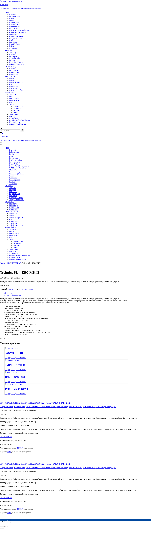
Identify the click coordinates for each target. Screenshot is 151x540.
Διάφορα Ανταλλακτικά (17, 124)
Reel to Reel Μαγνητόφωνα (19, 30)
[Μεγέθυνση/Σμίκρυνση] (1, 526)
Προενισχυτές (14, 22)
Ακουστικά (13, 48)
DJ (23, 289)
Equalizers (13, 42)
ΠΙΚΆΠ (18, 263)
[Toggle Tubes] (38, 240)
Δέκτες (11, 20)
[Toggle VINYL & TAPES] (38, 212)
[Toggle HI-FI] (38, 148)
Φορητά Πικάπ (14, 58)
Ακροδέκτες (13, 118)
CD (10, 84)
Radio (16, 112)
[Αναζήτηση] (1, 128)
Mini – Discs (13, 34)
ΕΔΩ (9, 452)
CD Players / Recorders (17, 32)
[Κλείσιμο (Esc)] (7, 526)
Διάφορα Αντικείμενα (16, 64)
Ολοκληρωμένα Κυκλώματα (19, 120)
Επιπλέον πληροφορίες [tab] (12, 295)
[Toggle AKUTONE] (38, 202)
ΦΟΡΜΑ (20, 448)
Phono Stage (13, 70)
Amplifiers (17, 108)
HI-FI (13, 263)
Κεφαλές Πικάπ (14, 44)
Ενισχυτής (12, 68)
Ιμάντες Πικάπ (14, 98)
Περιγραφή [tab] (8, 293)
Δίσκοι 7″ (12, 80)
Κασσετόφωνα (14, 26)
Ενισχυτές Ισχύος (15, 24)
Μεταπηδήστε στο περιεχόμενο (11, 1)
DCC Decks (13, 28)
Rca (10, 102)
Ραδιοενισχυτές (14, 16)
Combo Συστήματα (16, 36)
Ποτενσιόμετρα (14, 122)
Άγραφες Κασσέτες (16, 90)
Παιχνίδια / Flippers (16, 62)
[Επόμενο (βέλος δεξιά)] (3, 528)
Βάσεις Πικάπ (14, 72)
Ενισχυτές (12, 14)
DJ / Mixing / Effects (16, 38)
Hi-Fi (26, 289)
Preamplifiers (18, 106)
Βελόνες (12, 46)
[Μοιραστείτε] (5, 526)
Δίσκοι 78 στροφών (16, 82)
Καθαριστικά (13, 74)
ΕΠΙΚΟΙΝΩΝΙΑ (6, 437)
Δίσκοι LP (13, 78)
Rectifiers (17, 110)
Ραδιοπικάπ (13, 60)
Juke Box (12, 52)
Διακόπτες (12, 116)
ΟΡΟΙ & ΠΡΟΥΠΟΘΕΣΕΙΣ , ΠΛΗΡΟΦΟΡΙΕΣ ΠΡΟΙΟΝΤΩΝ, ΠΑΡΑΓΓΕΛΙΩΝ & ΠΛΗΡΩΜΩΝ (35, 403)
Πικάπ (11, 18)
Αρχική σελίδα (5, 263)
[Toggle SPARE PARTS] (38, 228)
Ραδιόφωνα (13, 56)
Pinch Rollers (14, 100)
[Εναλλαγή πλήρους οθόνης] (3, 526)
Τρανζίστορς (13, 114)
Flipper (11, 96)
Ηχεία (11, 40)
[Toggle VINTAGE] (38, 186)
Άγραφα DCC (14, 88)
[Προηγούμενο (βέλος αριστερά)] (1, 528)
